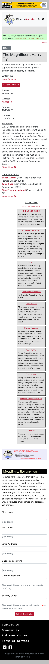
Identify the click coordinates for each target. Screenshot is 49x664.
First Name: (7, 512)
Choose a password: (12, 561)
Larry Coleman (9, 79)
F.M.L (31, 262)
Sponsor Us (10, 630)
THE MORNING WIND (31, 211)
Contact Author (9, 85)
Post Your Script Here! (31, 207)
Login (44, 42)
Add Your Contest (15, 635)
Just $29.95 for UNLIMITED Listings (29, 38)
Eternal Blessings (31, 328)
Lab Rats (31, 430)
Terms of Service (15, 641)
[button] (39, 19)
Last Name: (7, 527)
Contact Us (10, 624)
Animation (7, 101)
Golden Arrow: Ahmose (31, 292)
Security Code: (9, 595)
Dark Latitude (31, 304)
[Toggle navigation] (6, 30)
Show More (8, 167)
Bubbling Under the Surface (31, 399)
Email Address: (9, 544)
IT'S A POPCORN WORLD (31, 230)
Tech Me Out (31, 350)
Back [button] (7, 48)
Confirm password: (11, 575)
